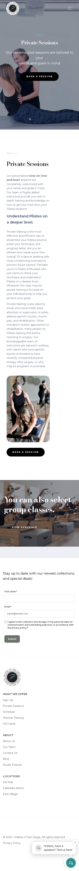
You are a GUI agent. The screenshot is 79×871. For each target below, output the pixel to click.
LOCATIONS (11, 776)
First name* (10, 591)
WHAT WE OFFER (15, 694)
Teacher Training (13, 717)
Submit (12, 638)
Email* (7, 606)
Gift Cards (9, 723)
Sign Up (8, 700)
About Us (9, 741)
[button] (69, 8)
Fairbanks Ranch (13, 788)
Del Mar (8, 782)
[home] (15, 8)
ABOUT (8, 735)
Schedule (9, 712)
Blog (6, 759)
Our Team (9, 747)
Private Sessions (13, 706)
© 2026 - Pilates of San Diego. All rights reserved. (34, 837)
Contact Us (10, 753)
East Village (10, 794)
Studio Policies (12, 764)
